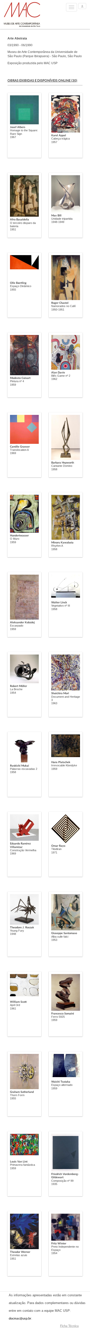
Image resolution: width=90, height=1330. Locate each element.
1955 (13, 289)
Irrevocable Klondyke (64, 765)
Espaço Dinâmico (20, 286)
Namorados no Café (63, 306)
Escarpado (16, 625)
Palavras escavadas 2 (23, 768)
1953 (54, 939)
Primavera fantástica (22, 1164)
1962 (54, 378)
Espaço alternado (61, 1084)
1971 (54, 852)
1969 (13, 453)
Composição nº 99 (62, 1180)
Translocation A (19, 449)
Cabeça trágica (60, 138)
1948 (13, 933)
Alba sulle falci (59, 936)
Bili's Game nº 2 (60, 375)
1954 (13, 692)
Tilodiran (56, 848)
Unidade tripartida (61, 218)
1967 (13, 137)
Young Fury (17, 930)
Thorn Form (17, 1095)
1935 (54, 1183)
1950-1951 (57, 309)
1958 (54, 469)
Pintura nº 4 (17, 381)
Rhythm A (57, 545)
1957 (54, 142)
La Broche (16, 689)
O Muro (14, 538)
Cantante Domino (61, 465)
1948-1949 (57, 221)
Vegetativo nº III (60, 605)
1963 (54, 703)
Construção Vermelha (23, 850)
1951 (13, 229)
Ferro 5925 (58, 1016)
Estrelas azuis (18, 1255)
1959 (13, 384)
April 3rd (15, 1004)
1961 (13, 1008)
